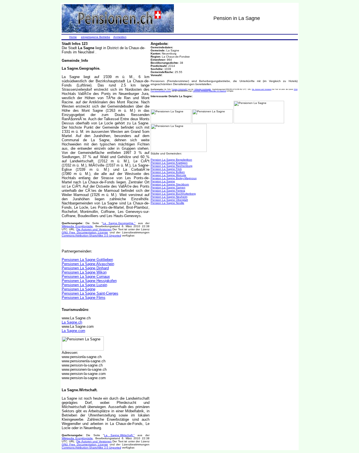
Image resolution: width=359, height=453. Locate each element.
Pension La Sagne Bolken (168, 172)
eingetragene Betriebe (95, 36)
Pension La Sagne (163, 181)
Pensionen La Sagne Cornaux (86, 276)
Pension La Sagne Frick (166, 168)
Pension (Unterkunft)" (179, 89)
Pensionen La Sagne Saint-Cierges (90, 293)
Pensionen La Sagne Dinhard (85, 268)
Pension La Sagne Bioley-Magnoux (174, 178)
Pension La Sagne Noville (167, 202)
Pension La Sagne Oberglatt (169, 199)
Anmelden (119, 36)
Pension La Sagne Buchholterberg (173, 193)
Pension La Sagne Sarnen (168, 187)
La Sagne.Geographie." (119, 223)
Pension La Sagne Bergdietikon (171, 159)
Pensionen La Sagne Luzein (84, 285)
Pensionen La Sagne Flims (83, 297)
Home (73, 36)
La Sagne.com (73, 331)
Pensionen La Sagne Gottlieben (87, 260)
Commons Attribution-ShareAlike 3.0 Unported (91, 235)
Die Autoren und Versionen (93, 229)
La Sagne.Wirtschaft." (119, 435)
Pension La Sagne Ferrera (168, 190)
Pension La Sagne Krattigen (169, 162)
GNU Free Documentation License (85, 232)
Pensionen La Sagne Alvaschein (88, 264)
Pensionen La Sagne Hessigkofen (89, 281)
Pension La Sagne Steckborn (170, 184)
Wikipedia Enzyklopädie (77, 226)
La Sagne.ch (72, 322)
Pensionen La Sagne (78, 289)
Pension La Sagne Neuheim (169, 196)
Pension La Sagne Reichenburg (171, 165)
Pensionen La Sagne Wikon (84, 272)
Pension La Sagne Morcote (168, 175)
